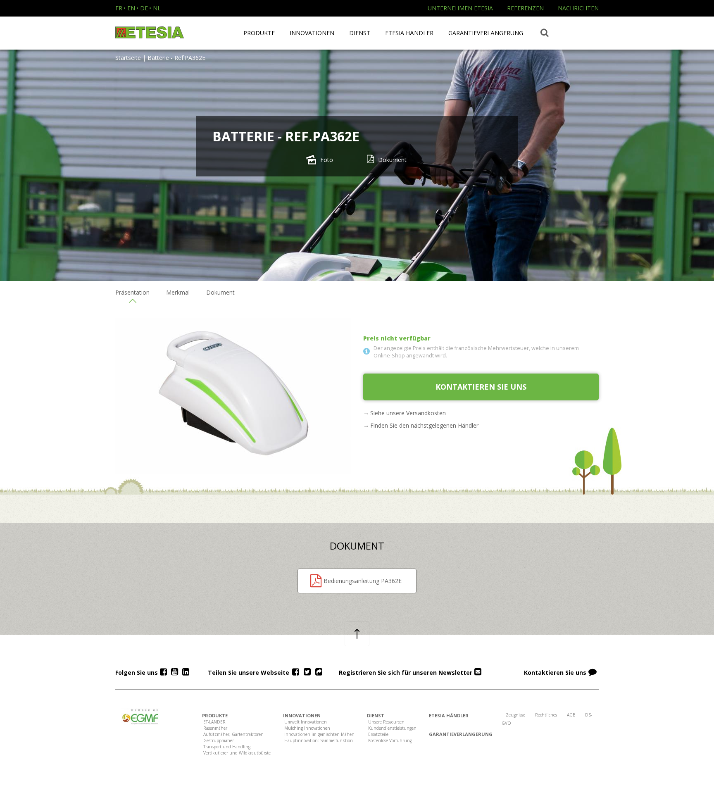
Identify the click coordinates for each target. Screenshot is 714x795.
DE (144, 8)
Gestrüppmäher (218, 740)
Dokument (392, 160)
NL (157, 8)
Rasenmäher (215, 728)
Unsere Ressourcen (386, 722)
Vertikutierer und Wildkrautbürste (237, 753)
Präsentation (132, 292)
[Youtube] (174, 672)
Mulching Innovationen (307, 728)
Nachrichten (578, 8)
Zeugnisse (515, 715)
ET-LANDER (214, 722)
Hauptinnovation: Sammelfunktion (318, 740)
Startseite (128, 58)
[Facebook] (163, 672)
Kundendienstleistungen (392, 728)
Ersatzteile (378, 734)
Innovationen (312, 33)
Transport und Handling (226, 747)
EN (131, 8)
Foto (326, 160)
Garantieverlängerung (485, 33)
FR (118, 8)
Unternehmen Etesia (460, 8)
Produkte (259, 33)
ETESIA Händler (409, 33)
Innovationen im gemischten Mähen (319, 734)
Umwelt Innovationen (305, 722)
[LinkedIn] (185, 672)
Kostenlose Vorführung (390, 740)
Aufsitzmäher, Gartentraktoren (233, 734)
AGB (571, 715)
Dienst (359, 33)
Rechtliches (546, 715)
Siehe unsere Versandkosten (408, 413)
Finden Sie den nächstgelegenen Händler (424, 425)
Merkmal (178, 292)
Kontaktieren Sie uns (481, 387)
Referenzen (525, 8)
